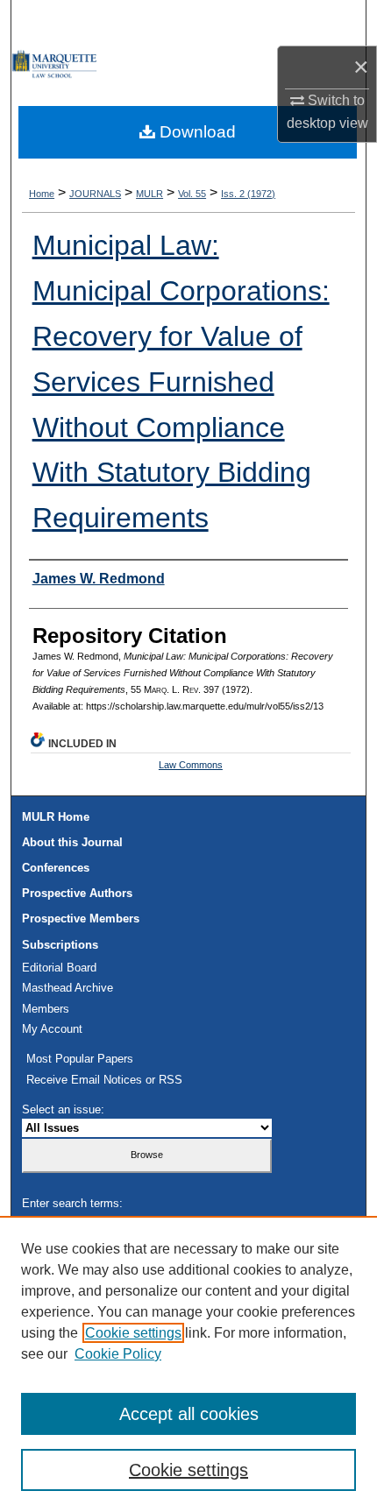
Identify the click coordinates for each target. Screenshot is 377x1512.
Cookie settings (133, 1332)
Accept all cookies (189, 1414)
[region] (188, 1364)
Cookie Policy (118, 1353)
